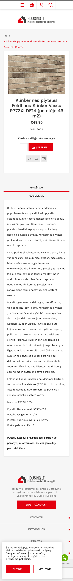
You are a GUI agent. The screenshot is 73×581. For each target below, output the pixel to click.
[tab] (36, 188)
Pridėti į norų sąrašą (29, 158)
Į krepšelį (42, 147)
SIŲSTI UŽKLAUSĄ (36, 504)
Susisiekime (36, 195)
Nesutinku (45, 569)
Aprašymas (36, 187)
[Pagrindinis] (5, 36)
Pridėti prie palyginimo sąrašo (36, 158)
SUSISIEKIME (64, 563)
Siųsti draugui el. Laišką (44, 158)
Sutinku (18, 569)
